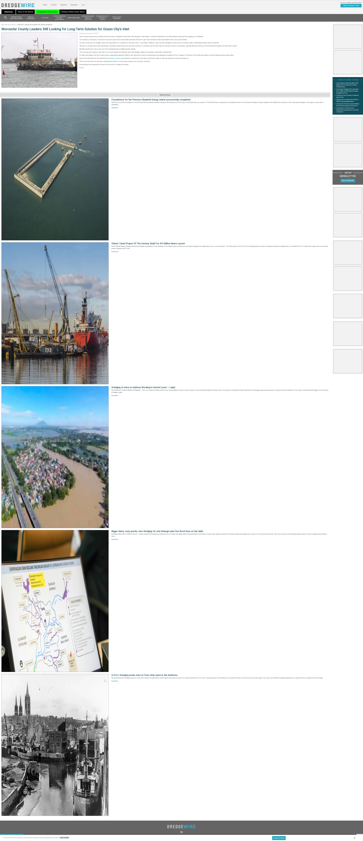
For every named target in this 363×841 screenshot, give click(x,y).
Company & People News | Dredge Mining (16, 17)
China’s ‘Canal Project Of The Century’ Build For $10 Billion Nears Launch (148, 243)
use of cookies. (64, 837)
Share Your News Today (351, 5)
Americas (8, 12)
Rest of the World (25, 12)
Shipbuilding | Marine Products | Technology (88, 18)
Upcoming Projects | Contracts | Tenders (102, 18)
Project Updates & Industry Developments (59, 18)
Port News (45, 17)
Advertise (63, 5)
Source (81, 68)
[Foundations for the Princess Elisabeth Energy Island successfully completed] (55, 169)
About (45, 5)
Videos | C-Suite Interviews (116, 17)
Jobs (83, 5)
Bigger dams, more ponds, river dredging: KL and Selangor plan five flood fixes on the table (157, 531)
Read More (114, 108)
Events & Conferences (31, 17)
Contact (54, 5)
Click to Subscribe (348, 180)
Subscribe (74, 5)
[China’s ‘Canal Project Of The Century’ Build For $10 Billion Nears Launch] (55, 313)
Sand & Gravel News (74, 17)
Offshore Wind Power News (73, 12)
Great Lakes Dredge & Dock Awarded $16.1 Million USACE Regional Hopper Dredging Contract (347, 91)
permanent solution (114, 58)
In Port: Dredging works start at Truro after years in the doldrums (144, 675)
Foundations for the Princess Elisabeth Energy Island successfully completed (150, 99)
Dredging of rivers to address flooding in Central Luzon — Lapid (143, 387)
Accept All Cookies (279, 838)
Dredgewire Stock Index (47, 12)
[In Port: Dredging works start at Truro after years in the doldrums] (55, 745)
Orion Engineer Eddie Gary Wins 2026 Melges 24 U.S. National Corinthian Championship (347, 85)
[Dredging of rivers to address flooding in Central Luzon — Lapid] (55, 457)
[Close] (354, 838)
